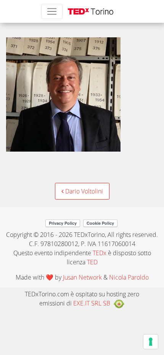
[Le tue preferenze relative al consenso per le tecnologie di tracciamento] (150, 341)
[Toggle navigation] (52, 11)
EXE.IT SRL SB (91, 303)
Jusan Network (82, 277)
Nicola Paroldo (129, 277)
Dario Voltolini (83, 191)
